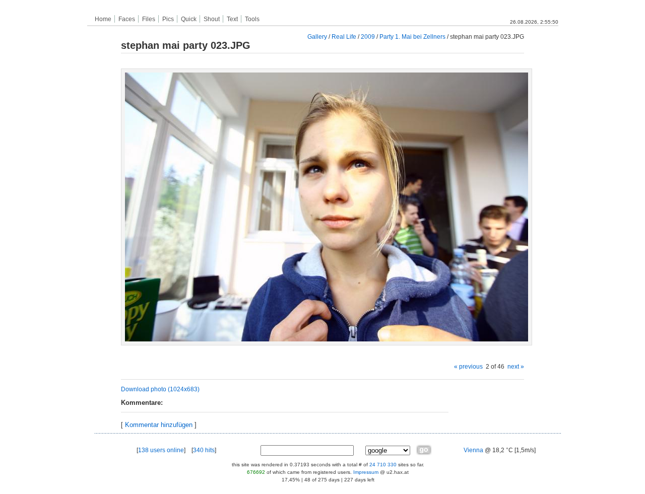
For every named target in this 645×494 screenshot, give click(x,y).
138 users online (161, 450)
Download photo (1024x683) (160, 389)
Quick (189, 19)
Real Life (344, 36)
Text (232, 19)
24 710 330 (383, 464)
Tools (252, 19)
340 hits (204, 450)
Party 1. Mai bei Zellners (412, 36)
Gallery (317, 36)
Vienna (473, 450)
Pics (168, 19)
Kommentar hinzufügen (158, 425)
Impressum (365, 472)
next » (515, 366)
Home (103, 19)
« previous (468, 366)
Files (148, 19)
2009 (368, 36)
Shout (212, 19)
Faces (126, 19)
